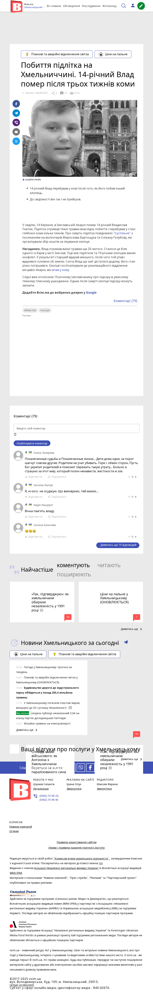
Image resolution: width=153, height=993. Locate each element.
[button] (126, 642)
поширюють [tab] (74, 574)
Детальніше (41, 788)
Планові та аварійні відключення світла (60, 54)
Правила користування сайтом (76, 842)
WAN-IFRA (16, 873)
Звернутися (74, 788)
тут (101, 863)
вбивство (30, 310)
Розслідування (91, 6)
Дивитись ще (132, 629)
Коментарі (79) (125, 300)
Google (91, 292)
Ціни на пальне (116, 54)
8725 (75, 93)
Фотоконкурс (110, 6)
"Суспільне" (122, 233)
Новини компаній (20, 826)
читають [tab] (109, 565)
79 (63, 93)
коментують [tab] (73, 565)
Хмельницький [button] (33, 7)
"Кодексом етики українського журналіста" (82, 858)
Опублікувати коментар (32, 443)
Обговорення (71, 6)
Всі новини (54, 6)
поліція (45, 310)
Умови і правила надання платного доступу (76, 847)
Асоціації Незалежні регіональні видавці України (66, 868)
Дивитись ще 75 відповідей (119, 545)
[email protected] (22, 985)
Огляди (14, 831)
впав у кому (60, 270)
